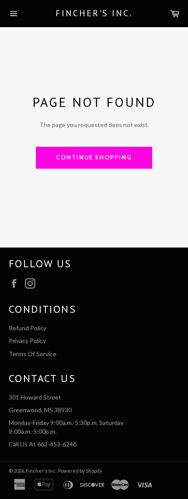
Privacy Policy (27, 340)
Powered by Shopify (80, 471)
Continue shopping (94, 157)
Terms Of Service (32, 353)
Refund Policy (27, 328)
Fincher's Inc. (94, 13)
